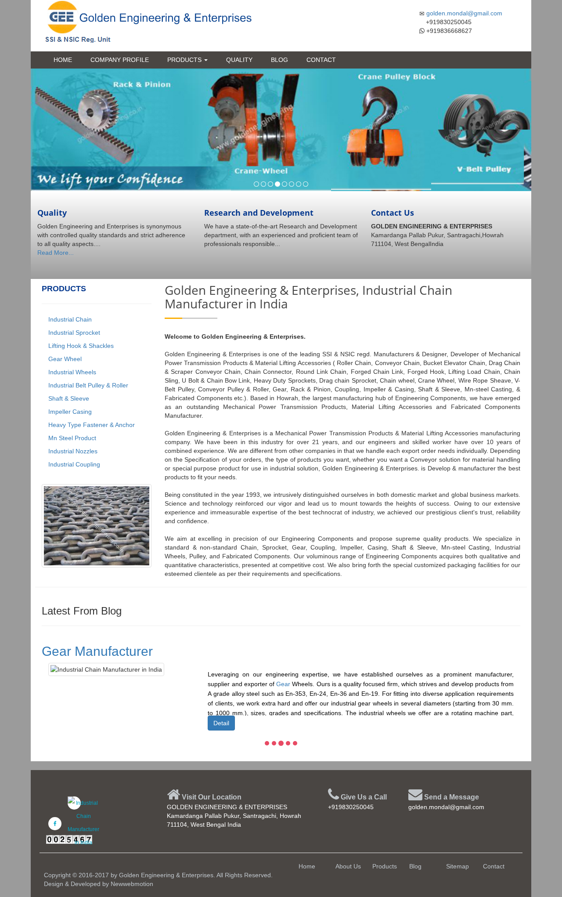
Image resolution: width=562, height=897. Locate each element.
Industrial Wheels (71, 372)
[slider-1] (256, 184)
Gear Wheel (64, 358)
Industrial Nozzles (72, 451)
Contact (321, 59)
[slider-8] (305, 184)
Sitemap (457, 866)
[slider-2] (263, 184)
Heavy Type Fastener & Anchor (91, 424)
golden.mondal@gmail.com (464, 13)
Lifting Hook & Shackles (80, 345)
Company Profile (119, 59)
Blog (279, 59)
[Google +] (74, 803)
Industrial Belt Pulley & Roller (87, 385)
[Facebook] (54, 823)
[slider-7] (298, 184)
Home (63, 59)
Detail (221, 723)
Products (185, 59)
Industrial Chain (69, 319)
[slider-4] (277, 184)
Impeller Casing (69, 411)
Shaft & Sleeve (68, 398)
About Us (348, 866)
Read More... (55, 252)
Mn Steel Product (71, 437)
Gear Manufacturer (97, 651)
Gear (283, 683)
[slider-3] (270, 184)
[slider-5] (284, 184)
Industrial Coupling (73, 464)
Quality (239, 59)
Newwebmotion (132, 883)
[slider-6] (291, 184)
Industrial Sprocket (73, 332)
